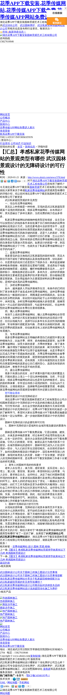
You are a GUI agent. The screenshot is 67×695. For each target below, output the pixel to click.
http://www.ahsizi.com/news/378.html (46, 177)
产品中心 (5, 121)
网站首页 (5, 114)
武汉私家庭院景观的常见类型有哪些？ (21, 582)
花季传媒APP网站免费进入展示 (17, 127)
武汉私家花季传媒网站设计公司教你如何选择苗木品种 (30, 585)
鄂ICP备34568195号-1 (38, 675)
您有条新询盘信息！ (14, 31)
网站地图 (12, 682)
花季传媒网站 (19, 546)
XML (2, 682)
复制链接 (35, 656)
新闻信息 (30, 146)
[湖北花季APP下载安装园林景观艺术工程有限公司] (28, 35)
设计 (30, 546)
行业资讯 (5, 143)
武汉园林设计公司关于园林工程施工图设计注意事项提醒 (31, 575)
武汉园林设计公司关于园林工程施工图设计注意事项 (28, 572)
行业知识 (26, 143)
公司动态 (16, 143)
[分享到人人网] (12, 181)
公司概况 (5, 117)
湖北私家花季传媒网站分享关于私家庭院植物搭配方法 (30, 578)
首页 (19, 146)
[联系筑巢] (16, 679)
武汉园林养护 (27, 25)
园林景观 (35, 187)
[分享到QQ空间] (1, 181)
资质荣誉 (5, 130)
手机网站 (24, 682)
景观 (41, 546)
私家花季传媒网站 (35, 190)
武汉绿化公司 (9, 25)
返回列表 (5, 563)
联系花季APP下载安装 (12, 134)
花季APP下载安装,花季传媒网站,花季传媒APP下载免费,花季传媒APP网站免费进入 (33, 10)
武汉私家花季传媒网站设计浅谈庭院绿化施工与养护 (28, 588)
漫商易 (46, 669)
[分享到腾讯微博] (8, 181)
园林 (36, 546)
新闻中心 (5, 124)
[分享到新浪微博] (5, 181)
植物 (47, 546)
